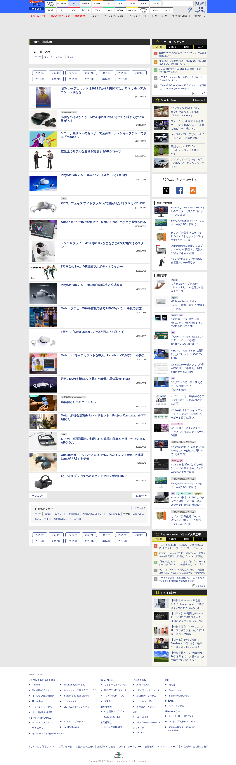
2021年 (39, 495)
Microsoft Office (179, 16)
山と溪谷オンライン (114, 711)
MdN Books (142, 717)
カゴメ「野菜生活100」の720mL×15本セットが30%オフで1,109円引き (187, 236)
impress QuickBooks (179, 695)
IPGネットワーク (173, 711)
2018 (39, 79)
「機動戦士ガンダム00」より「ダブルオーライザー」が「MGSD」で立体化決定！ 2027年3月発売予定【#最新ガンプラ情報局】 (182, 564)
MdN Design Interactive (148, 722)
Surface (47, 514)
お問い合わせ (65, 746)
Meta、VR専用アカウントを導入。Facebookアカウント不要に (103, 355)
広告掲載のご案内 (84, 746)
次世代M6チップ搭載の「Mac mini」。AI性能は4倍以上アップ (187, 287)
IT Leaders (37, 701)
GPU (154, 16)
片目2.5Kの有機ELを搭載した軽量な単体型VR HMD (95, 378)
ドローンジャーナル (42, 707)
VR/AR (126, 514)
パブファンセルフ (177, 706)
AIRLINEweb (142, 684)
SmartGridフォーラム (74, 684)
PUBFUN (169, 701)
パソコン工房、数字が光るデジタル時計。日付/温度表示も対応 (187, 400)
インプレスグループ (168, 746)
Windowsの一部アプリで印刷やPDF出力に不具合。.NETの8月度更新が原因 (187, 368)
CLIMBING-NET (112, 717)
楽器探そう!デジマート (115, 690)
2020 (122, 72)
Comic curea (175, 690)
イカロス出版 (139, 680)
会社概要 (149, 746)
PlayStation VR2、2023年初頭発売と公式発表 (92, 284)
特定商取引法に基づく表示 (194, 746)
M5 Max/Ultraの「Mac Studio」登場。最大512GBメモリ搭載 (187, 305)
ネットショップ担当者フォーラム (80, 690)
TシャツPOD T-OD (114, 695)
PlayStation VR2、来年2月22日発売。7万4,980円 (94, 175)
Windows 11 (138, 514)
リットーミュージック (115, 684)
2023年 (140, 495)
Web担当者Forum (41, 690)
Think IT (36, 684)
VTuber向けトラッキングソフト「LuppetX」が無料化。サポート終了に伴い (187, 414)
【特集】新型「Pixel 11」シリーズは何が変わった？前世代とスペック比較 (187, 630)
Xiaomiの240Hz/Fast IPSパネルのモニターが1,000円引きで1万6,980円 (188, 211)
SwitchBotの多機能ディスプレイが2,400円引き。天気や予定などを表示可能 (187, 249)
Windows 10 (114, 514)
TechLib (140, 732)
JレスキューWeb (144, 701)
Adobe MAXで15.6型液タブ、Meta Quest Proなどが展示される (103, 222)
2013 (122, 79)
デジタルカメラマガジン (44, 722)
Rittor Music (106, 680)
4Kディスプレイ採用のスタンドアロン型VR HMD (94, 476)
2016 (73, 79)
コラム (70, 57)
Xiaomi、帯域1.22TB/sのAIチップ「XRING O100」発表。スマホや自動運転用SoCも (187, 501)
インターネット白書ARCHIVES (48, 733)
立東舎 (107, 701)
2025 (39, 72)
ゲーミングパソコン (114, 16)
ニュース (48, 57)
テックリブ (138, 728)
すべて (38, 57)
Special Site (168, 100)
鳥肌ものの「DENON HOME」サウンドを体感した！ (186, 150)
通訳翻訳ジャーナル (146, 695)
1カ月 (200, 47)
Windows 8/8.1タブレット (94, 514)
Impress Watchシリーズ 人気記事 (181, 534)
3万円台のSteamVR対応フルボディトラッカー (92, 266)
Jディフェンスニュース (148, 690)
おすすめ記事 (168, 592)
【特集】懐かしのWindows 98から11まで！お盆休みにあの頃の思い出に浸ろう (188, 656)
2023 (73, 72)
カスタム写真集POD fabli (182, 721)
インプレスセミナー (74, 701)
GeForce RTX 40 (43, 519)
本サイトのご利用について (41, 746)
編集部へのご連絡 (106, 746)
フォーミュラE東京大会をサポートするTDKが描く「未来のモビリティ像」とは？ (187, 125)
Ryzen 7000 (75, 519)
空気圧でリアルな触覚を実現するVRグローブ (91, 151)
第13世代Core (60, 519)
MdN (135, 712)
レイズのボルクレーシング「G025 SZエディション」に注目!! (187, 163)
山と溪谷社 (106, 707)
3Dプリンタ (60, 514)
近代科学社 (106, 722)
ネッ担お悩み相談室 (42, 712)
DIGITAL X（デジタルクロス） (79, 707)
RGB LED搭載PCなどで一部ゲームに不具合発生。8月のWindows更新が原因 (187, 468)
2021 (106, 72)
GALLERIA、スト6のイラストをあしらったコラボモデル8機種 (187, 431)
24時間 (172, 47)
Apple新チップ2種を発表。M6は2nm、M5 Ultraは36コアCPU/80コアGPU (187, 322)
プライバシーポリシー (130, 746)
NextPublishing (71, 727)
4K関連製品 (74, 514)
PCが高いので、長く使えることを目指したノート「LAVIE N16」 (187, 386)
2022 (89, 72)
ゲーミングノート (138, 16)
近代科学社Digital (113, 727)
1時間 (159, 47)
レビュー (60, 57)
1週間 (187, 47)
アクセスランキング (172, 42)
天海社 (172, 684)
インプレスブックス (74, 721)
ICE (167, 680)
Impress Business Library (76, 695)
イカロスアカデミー (146, 707)
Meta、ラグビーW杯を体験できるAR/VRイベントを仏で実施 (101, 308)
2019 (139, 72)
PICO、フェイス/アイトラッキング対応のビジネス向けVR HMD (103, 203)
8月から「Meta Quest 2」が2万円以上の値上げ (92, 331)
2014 (106, 79)
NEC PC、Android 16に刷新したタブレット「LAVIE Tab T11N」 (187, 354)
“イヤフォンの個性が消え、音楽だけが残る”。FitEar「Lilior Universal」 (187, 112)
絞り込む (45, 52)
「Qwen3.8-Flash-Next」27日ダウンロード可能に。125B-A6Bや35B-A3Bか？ (187, 340)
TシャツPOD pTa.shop (181, 716)
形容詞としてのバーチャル (78, 402)
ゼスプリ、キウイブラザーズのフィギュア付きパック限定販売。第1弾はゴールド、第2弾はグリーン (182, 556)
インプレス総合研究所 (43, 695)
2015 (89, 79)
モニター (94, 16)
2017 (56, 79)
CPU (164, 16)
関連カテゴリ (45, 509)
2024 (56, 72)
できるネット (39, 728)
